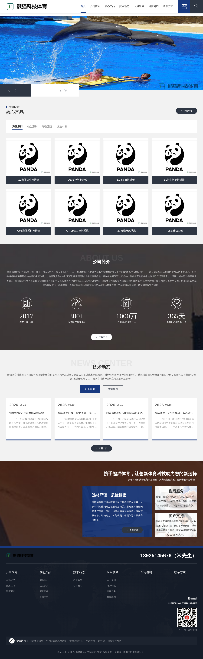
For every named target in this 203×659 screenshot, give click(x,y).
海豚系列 (17, 126)
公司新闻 (77, 585)
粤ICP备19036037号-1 (134, 652)
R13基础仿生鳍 (174, 230)
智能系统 (47, 126)
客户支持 (176, 516)
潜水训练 (111, 585)
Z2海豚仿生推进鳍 (28, 179)
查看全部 (103, 448)
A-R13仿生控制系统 (77, 230)
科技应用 (111, 597)
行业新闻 (77, 580)
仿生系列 (32, 126)
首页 (83, 6)
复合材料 (62, 126)
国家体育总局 (36, 641)
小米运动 (90, 641)
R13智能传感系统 (126, 230)
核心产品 (110, 6)
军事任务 (111, 591)
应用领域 (139, 6)
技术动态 (124, 6)
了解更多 (103, 337)
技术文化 (10, 585)
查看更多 (188, 111)
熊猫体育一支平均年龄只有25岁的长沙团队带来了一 (174, 413)
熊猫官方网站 (114, 641)
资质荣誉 (10, 591)
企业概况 (10, 580)
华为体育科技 (76, 641)
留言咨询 (153, 6)
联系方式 (168, 6)
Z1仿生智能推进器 (174, 179)
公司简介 (95, 6)
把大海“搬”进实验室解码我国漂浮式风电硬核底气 (28, 413)
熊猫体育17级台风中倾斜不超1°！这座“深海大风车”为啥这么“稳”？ (77, 413)
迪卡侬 (101, 641)
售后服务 (176, 491)
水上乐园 (111, 580)
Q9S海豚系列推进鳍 (28, 230)
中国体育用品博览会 (56, 641)
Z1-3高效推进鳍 (126, 179)
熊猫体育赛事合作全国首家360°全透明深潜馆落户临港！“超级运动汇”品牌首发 (125, 413)
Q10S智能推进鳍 (77, 179)
